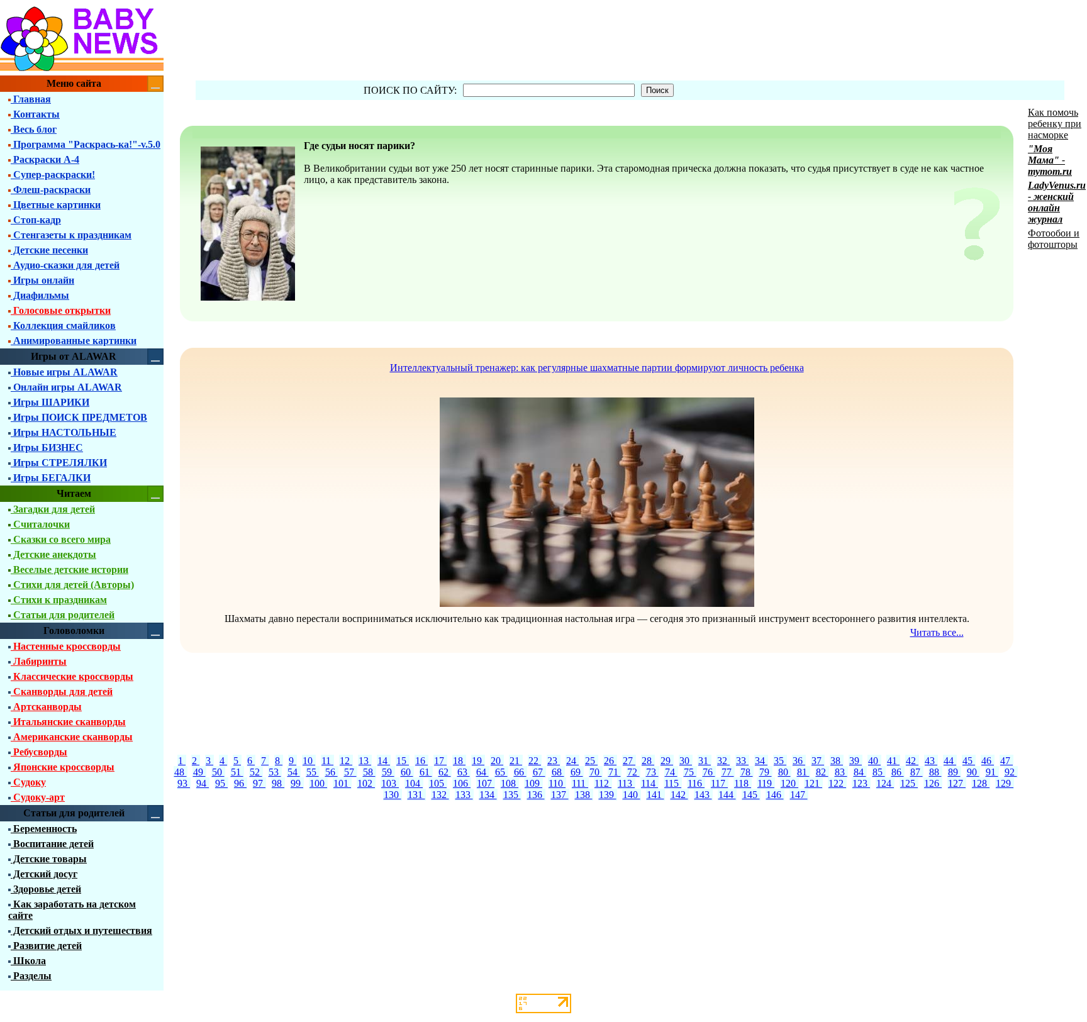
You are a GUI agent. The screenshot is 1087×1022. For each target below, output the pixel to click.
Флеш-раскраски (51, 189)
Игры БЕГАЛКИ (51, 477)
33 (742, 760)
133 (464, 794)
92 (1011, 772)
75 (690, 772)
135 (512, 794)
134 (488, 794)
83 (841, 772)
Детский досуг (44, 874)
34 (761, 760)
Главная (31, 99)
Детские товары (49, 858)
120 (789, 783)
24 (572, 760)
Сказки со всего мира (61, 539)
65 (501, 772)
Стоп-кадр (36, 219)
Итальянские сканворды (68, 721)
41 (893, 760)
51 (237, 772)
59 (388, 772)
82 (822, 772)
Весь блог (34, 129)
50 (218, 772)
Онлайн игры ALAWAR (66, 387)
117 (719, 783)
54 (293, 772)
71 (614, 772)
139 (607, 794)
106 (462, 783)
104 (414, 783)
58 (369, 772)
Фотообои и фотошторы (1053, 239)
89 (954, 772)
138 (584, 794)
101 (342, 783)
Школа (28, 960)
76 (709, 772)
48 (180, 772)
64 (482, 772)
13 (365, 760)
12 (346, 760)
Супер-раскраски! (53, 174)
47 (1006, 760)
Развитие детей (46, 945)
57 (350, 772)
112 (602, 783)
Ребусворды (39, 752)
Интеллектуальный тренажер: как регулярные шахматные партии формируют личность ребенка (597, 367)
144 (727, 794)
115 (672, 783)
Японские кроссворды (62, 767)
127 (957, 783)
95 (221, 783)
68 (558, 772)
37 (817, 760)
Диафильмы (40, 295)
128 (980, 783)
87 (916, 772)
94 (202, 783)
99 (297, 783)
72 (633, 772)
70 (595, 772)
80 (784, 772)
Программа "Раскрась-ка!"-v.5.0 (85, 144)
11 (327, 760)
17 (440, 760)
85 (878, 772)
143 (703, 794)
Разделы (31, 975)
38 (836, 760)
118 (742, 783)
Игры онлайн (42, 280)
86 (897, 772)
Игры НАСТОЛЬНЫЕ (63, 432)
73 (652, 772)
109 (533, 783)
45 (968, 760)
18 (459, 760)
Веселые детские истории (69, 569)
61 (426, 772)
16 (421, 760)
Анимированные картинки (74, 340)
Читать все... (937, 632)
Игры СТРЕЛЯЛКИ (59, 462)
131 (416, 794)
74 (671, 772)
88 (935, 772)
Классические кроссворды (72, 676)
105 (438, 783)
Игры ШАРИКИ (50, 402)
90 (973, 772)
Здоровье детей (46, 889)
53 (275, 772)
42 (912, 760)
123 (861, 783)
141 (655, 794)
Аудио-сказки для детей (65, 265)
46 (987, 760)
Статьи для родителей (62, 614)
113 (626, 783)
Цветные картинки (56, 204)
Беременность (44, 828)
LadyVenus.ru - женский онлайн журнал (1057, 202)
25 (591, 760)
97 (259, 783)
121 (813, 783)
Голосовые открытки (61, 310)
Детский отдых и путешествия (81, 930)
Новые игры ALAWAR (64, 372)
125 (909, 783)
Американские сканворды (72, 736)
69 (577, 772)
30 (685, 760)
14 (383, 760)
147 (799, 794)
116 (696, 783)
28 (648, 760)
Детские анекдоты (53, 554)
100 (318, 783)
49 (199, 772)
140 (631, 794)
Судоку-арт (38, 797)
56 (331, 772)
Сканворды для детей (62, 691)
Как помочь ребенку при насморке (1054, 123)
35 (780, 760)
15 (402, 760)
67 (539, 772)
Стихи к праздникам (59, 599)
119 (765, 783)
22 (534, 760)
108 (509, 783)
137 (560, 794)
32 (723, 760)
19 (478, 760)
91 (992, 772)
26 (610, 760)
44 (950, 760)
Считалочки (40, 524)
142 (679, 794)
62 (444, 772)
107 (485, 783)
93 (183, 783)
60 (407, 772)
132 (440, 794)
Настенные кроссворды (66, 646)
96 (240, 783)
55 (312, 772)
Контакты (35, 114)
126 (933, 783)
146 (775, 794)
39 (855, 760)
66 (520, 772)
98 (278, 783)
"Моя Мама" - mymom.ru (1050, 160)
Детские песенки (49, 250)
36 (799, 760)
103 (390, 783)
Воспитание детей (52, 843)
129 (1004, 783)
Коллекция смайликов (63, 325)
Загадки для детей (53, 509)
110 (557, 783)
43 (931, 760)
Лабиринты (39, 661)
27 (629, 760)
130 (392, 794)
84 (860, 772)
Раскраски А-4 (45, 159)
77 (728, 772)
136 (536, 794)
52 (256, 772)
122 (837, 783)
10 (309, 760)
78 (746, 772)
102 (366, 783)
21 (516, 760)
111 (580, 783)
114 (649, 783)
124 (885, 783)
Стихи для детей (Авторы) (72, 584)
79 (765, 772)
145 (751, 794)
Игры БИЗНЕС (47, 447)
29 (667, 760)
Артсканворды (46, 706)
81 (803, 772)
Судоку (28, 782)
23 (553, 760)
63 (463, 772)
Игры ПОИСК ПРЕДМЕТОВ (79, 417)
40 (874, 760)
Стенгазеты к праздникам (71, 235)
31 (704, 760)
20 (497, 760)
